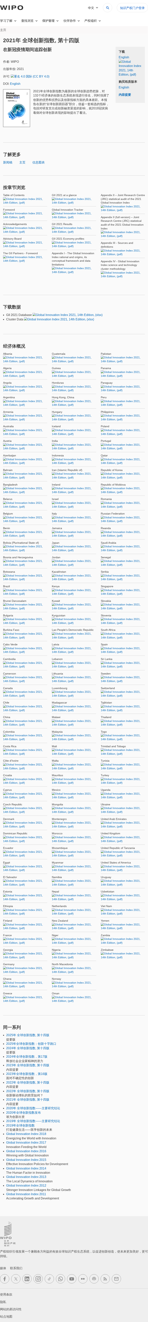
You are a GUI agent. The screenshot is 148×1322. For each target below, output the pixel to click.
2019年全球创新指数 (20, 1125)
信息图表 (38, 162)
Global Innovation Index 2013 (26, 1177)
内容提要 (125, 94)
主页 (22, 162)
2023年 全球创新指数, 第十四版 (27, 1065)
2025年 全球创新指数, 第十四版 (27, 1035)
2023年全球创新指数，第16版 (26, 1073)
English (15, 83)
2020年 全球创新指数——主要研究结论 (33, 1108)
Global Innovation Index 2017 (26, 1142)
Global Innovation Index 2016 (26, 1151)
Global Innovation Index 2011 (26, 1194)
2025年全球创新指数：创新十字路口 (31, 1043)
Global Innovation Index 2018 (26, 1134)
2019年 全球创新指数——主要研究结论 (33, 1121)
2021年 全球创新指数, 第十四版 (27, 1099)
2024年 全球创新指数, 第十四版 (27, 1048)
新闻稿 (7, 162)
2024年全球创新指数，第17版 (26, 1056)
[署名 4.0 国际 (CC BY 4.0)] (30, 76)
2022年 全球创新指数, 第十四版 (27, 1082)
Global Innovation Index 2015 (26, 1159)
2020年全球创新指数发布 (23, 1112)
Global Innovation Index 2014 (26, 1168)
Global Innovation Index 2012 (26, 1185)
